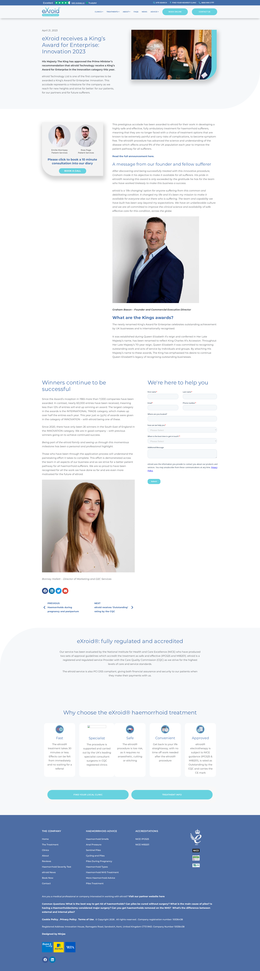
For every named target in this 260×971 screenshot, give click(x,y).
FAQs (136, 12)
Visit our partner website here (147, 896)
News (144, 12)
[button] (45, 591)
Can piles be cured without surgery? (148, 903)
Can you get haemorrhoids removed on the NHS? (142, 908)
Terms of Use (86, 919)
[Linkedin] (52, 959)
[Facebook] (45, 959)
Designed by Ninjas (53, 934)
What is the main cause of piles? (189, 903)
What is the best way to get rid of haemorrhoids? (95, 903)
